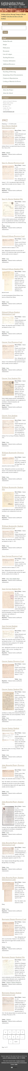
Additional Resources (9, 64)
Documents (6, 51)
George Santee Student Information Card (10, 729)
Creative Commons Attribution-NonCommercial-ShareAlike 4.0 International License (14, 1062)
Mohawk (8, 152)
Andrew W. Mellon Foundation (9, 1058)
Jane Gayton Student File (11, 589)
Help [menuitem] (20, 7)
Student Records (7, 41)
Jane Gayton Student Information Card (9, 627)
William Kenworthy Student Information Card (12, 527)
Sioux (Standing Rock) (14, 578)
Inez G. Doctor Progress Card (13, 162)
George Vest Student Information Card (9, 416)
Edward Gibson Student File (12, 269)
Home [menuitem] (10, 7)
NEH (18, 1058)
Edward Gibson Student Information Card (11, 313)
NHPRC (23, 1058)
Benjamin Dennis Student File (13, 957)
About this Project (8, 90)
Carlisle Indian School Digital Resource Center (13, 3)
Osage (7, 258)
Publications (6, 48)
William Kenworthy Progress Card (13, 453)
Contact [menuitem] (25, 7)
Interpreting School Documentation (13, 75)
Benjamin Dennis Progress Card (14, 919)
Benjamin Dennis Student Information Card (11, 993)
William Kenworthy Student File (12, 488)
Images (5, 44)
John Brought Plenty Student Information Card (13, 843)
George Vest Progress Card (12, 342)
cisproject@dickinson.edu (8, 111)
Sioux (7, 578)
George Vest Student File (11, 378)
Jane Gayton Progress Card (12, 556)
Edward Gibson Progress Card (13, 236)
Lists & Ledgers (7, 54)
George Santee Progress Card (13, 661)
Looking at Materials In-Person (12, 81)
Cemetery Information (9, 61)
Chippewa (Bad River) (16, 982)
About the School (8, 93)
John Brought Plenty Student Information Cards (13, 878)
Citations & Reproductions (10, 78)
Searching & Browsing (9, 72)
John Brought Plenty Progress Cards (13, 766)
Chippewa (8, 947)
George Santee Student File (12, 689)
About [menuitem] (15, 7)
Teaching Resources (8, 57)
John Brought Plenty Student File (13, 802)
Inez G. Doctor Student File (12, 199)
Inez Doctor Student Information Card (9, 126)
